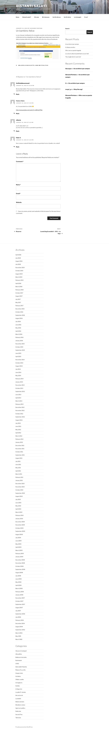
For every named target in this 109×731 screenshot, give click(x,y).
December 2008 (20, 560)
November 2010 (20, 487)
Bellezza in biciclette (26, 65)
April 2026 (18, 254)
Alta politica (18, 654)
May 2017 (18, 302)
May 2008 (18, 582)
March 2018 (18, 286)
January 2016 (19, 340)
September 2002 (20, 629)
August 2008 (19, 572)
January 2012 (19, 442)
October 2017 (19, 293)
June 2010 (18, 502)
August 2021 (18, 261)
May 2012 (18, 429)
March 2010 (18, 512)
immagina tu (18, 682)
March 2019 (18, 277)
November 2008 (20, 563)
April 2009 (18, 547)
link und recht (19, 695)
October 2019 (19, 270)
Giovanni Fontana (36, 28)
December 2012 (19, 407)
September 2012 (20, 417)
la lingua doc (18, 689)
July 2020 (18, 264)
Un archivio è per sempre (72, 44)
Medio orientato (19, 701)
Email (18, 193)
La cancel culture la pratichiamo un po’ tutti (77, 53)
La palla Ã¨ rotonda (20, 692)
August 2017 (18, 296)
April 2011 (18, 471)
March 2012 (18, 436)
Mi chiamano (45, 17)
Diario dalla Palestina (21, 667)
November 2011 (19, 448)
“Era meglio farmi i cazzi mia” (73, 57)
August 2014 (19, 366)
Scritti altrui (67, 17)
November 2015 (20, 343)
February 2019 (19, 280)
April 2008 (18, 585)
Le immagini (77, 17)
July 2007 (18, 610)
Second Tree (18, 714)
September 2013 (20, 391)
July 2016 (18, 321)
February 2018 (19, 289)
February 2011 (19, 477)
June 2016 (18, 324)
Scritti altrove (57, 17)
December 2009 (20, 521)
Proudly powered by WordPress (24, 727)
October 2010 (19, 490)
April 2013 (18, 398)
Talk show (18, 717)
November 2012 (19, 410)
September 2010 (20, 493)
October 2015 (19, 347)
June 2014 (18, 372)
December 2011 (19, 445)
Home (17, 17)
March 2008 (18, 588)
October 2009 (19, 528)
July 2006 (18, 617)
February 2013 (19, 404)
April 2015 (18, 356)
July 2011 (18, 461)
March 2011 (18, 474)
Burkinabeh (18, 660)
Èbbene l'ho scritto (20, 670)
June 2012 (18, 426)
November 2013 (20, 385)
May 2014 (18, 375)
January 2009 (19, 556)
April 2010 (18, 509)
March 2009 (18, 550)
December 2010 (20, 483)
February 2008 (19, 591)
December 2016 (19, 309)
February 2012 (19, 439)
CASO (17, 663)
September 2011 (20, 455)
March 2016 (18, 334)
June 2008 (18, 579)
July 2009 (18, 537)
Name (18, 185)
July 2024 (18, 258)
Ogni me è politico (41, 65)
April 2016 (18, 331)
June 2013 (18, 394)
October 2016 (19, 312)
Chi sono (36, 17)
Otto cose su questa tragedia (73, 50)
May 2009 (18, 544)
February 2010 (19, 515)
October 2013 (19, 388)
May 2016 (18, 328)
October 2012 (19, 413)
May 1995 (18, 636)
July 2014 (18, 369)
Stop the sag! (78, 89)
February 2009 (19, 553)
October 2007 (19, 601)
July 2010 (18, 499)
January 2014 (19, 382)
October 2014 (19, 363)
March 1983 (18, 639)
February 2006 (19, 620)
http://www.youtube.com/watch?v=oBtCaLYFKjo (29, 110)
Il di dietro (18, 676)
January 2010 (19, 518)
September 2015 (20, 350)
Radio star (18, 711)
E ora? (86, 17)
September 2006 (20, 614)
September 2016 (20, 315)
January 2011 (19, 480)
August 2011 (18, 458)
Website (19, 202)
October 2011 (19, 451)
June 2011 (18, 464)
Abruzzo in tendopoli (20, 651)
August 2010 (19, 496)
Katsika (17, 686)
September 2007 (20, 604)
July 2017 (18, 299)
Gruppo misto (19, 673)
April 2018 (18, 283)
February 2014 (19, 378)
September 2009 (20, 531)
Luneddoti (18, 698)
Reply (17, 94)
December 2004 (20, 623)
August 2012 (18, 420)
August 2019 (19, 274)
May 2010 (18, 506)
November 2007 (20, 598)
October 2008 (19, 566)
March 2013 (18, 401)
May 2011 (18, 467)
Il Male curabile (19, 679)
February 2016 (19, 337)
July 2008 (18, 575)
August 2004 (19, 626)
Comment (20, 161)
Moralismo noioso (20, 705)
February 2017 (19, 305)
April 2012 (18, 432)
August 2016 (19, 318)
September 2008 (20, 569)
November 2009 (20, 525)
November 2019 (20, 267)
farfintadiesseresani (22, 83)
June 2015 (18, 353)
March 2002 (18, 633)
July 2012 (18, 423)
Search (67, 28)
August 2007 (19, 607)
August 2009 (19, 534)
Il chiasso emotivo (70, 47)
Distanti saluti (31, 6)
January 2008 (19, 595)
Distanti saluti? (26, 17)
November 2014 (20, 359)
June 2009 (18, 540)
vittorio (18, 120)
